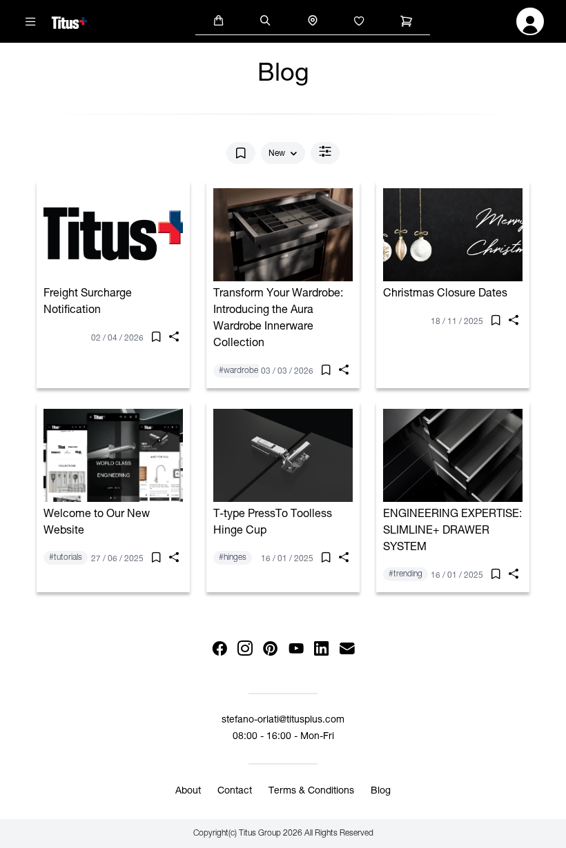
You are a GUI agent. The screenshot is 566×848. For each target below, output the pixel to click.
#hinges (232, 558)
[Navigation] (31, 21)
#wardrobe (238, 371)
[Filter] (325, 153)
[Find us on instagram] (244, 649)
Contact (234, 791)
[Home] (69, 21)
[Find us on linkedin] (321, 649)
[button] (218, 19)
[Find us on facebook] (219, 649)
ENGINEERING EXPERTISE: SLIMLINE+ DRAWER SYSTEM (452, 531)
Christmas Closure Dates (445, 294)
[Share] (174, 339)
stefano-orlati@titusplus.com (283, 720)
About (188, 791)
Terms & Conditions (311, 791)
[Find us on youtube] (295, 649)
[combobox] (283, 153)
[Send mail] (346, 649)
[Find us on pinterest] (270, 649)
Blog (381, 791)
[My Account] (530, 25)
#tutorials (65, 558)
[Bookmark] (240, 153)
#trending (405, 574)
